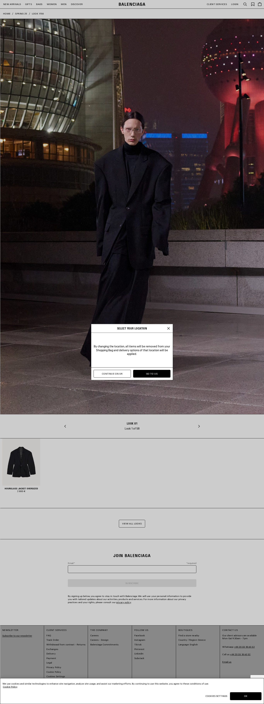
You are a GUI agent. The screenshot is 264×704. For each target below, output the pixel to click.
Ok (245, 696)
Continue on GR (112, 373)
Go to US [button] (152, 373)
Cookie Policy (10, 686)
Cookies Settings (216, 696)
